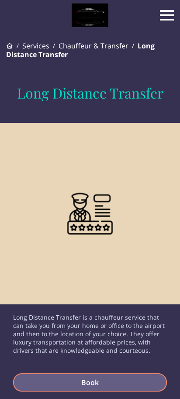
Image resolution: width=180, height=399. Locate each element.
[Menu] (167, 15)
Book (90, 382)
